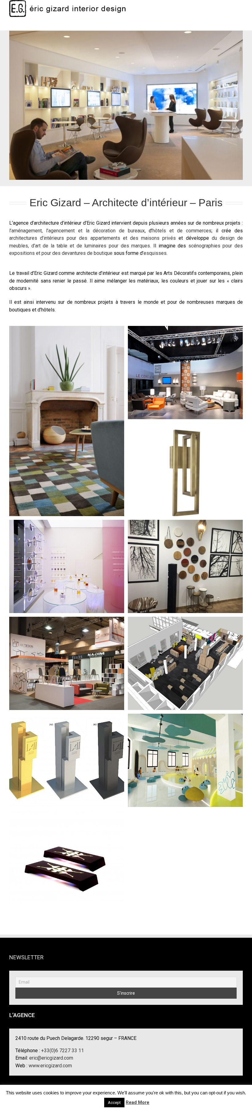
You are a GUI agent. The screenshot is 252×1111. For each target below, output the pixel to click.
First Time (185, 367)
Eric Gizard (185, 561)
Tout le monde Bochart (66, 415)
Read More (137, 1102)
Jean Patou (66, 561)
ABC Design (66, 658)
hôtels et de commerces (181, 231)
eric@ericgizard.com (51, 1058)
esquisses (155, 253)
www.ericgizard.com (50, 1066)
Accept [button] (114, 1102)
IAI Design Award (66, 755)
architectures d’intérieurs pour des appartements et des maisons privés (92, 238)
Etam (185, 658)
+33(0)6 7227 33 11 (62, 1050)
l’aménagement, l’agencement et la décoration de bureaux (77, 231)
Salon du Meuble (66, 852)
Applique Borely (185, 464)
